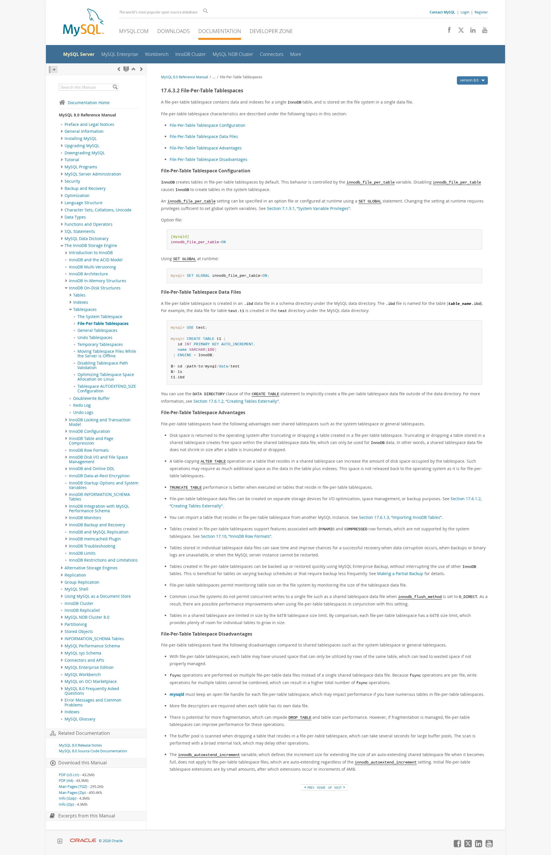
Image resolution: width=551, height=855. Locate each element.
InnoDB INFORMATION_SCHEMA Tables (99, 497)
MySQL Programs (81, 167)
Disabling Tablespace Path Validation (102, 365)
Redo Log (82, 405)
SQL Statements (80, 231)
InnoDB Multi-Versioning (92, 267)
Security (72, 181)
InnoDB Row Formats (89, 450)
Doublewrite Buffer (91, 398)
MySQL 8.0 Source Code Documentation (93, 751)
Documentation (219, 31)
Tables (79, 295)
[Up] (133, 69)
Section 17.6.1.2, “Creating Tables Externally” (236, 401)
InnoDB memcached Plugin (95, 539)
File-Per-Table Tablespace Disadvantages (208, 159)
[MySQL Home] (83, 23)
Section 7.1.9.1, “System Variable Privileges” (308, 208)
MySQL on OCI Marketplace (91, 681)
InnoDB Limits (82, 553)
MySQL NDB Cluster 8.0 (87, 617)
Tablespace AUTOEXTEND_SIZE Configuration (106, 389)
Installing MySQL (81, 138)
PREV (310, 788)
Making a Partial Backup (400, 573)
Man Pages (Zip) (72, 792)
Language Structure (83, 202)
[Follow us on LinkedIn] (470, 31)
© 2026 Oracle (111, 840)
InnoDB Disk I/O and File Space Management (98, 459)
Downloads (173, 31)
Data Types (75, 217)
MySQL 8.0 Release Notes (80, 745)
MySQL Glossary (80, 719)
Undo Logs (83, 412)
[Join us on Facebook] (447, 31)
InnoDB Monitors (85, 517)
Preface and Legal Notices (89, 124)
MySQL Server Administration (93, 174)
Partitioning (76, 624)
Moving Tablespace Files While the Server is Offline (106, 354)
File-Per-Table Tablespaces (103, 323)
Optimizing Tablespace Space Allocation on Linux (105, 377)
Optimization (77, 195)
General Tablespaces (97, 330)
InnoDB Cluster (79, 603)
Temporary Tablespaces (100, 344)
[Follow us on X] (459, 31)
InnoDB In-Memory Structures (97, 280)
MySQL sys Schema (83, 653)
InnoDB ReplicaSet (82, 610)
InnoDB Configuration (89, 431)
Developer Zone (271, 31)
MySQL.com (134, 31)
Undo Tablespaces (94, 337)
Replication (75, 575)
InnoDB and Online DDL (92, 468)
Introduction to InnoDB (91, 252)
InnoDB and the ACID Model (96, 259)
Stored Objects (79, 631)
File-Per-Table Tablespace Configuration (207, 125)
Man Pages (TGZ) (73, 786)
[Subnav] (62, 131)
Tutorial (72, 159)
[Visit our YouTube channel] (482, 31)
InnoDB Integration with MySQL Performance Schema (99, 508)
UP (330, 788)
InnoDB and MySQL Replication (99, 532)
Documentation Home (89, 102)
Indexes (80, 302)
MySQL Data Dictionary (86, 238)
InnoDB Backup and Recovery (97, 524)
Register (481, 12)
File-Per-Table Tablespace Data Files (204, 136)
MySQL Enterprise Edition (89, 667)
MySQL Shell (76, 589)
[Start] (126, 69)
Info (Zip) (66, 804)
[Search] (115, 87)
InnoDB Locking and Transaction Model (100, 422)
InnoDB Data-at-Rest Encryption (99, 475)
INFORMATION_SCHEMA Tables (94, 638)
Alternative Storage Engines (91, 567)
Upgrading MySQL (82, 145)
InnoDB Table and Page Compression (91, 441)
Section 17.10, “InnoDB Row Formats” (236, 536)
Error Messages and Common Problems (93, 702)
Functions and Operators (88, 224)
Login (465, 12)
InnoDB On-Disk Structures (95, 288)
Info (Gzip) (67, 798)
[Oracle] (83, 840)
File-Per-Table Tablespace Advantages (206, 148)
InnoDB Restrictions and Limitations (103, 560)
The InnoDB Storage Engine (91, 245)
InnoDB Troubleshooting (92, 546)
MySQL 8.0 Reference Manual (184, 77)
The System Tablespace (99, 316)
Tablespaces (85, 309)
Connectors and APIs (84, 660)
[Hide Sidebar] (53, 69)
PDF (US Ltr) (69, 774)
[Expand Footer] (59, 842)
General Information (84, 131)
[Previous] (118, 69)
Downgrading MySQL (85, 152)
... (214, 77)
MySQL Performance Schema (92, 645)
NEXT (338, 788)
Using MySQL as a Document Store (98, 596)
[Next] (141, 69)
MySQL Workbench (83, 674)
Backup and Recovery (85, 188)
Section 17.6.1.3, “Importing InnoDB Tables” (400, 517)
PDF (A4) (66, 780)
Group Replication (82, 582)
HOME (321, 788)
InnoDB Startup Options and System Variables (103, 485)
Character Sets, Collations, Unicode (98, 210)
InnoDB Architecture (88, 273)
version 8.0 (469, 80)
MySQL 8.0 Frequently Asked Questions (92, 691)
